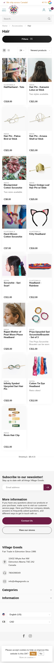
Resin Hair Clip (12, 435)
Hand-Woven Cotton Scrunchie (13, 235)
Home (4, 26)
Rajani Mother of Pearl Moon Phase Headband (13, 334)
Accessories (17, 26)
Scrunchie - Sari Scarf (12, 284)
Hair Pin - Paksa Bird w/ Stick (12, 137)
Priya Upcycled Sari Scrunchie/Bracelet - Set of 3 (39, 334)
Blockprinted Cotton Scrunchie (13, 186)
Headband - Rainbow (35, 284)
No (41, 653)
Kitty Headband (37, 234)
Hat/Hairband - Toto (14, 87)
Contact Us (27, 521)
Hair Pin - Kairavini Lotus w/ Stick (39, 88)
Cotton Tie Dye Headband (37, 384)
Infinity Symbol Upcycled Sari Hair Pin (13, 386)
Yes (33, 653)
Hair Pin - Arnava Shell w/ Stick (38, 137)
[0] (50, 10)
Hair (29, 26)
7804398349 (15, 573)
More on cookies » (27, 657)
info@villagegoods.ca (19, 581)
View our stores (27, 530)
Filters (25, 39)
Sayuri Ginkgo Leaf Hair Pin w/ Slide (39, 186)
